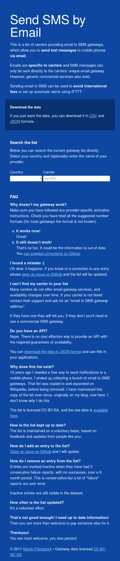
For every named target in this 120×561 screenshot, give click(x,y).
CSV (93, 115)
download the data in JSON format (52, 351)
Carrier (49, 172)
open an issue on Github (42, 274)
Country (16, 172)
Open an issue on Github (30, 451)
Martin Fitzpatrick (37, 548)
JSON (15, 121)
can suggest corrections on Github (52, 253)
